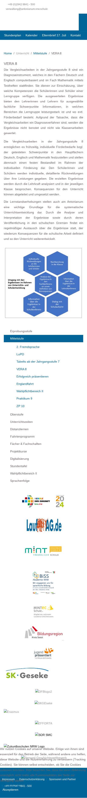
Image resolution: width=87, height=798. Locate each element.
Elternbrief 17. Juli (54, 35)
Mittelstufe (40, 53)
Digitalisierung (19, 458)
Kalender (32, 35)
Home (8, 53)
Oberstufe (16, 414)
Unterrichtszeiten (21, 421)
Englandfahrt (25, 383)
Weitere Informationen (43, 795)
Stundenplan (12, 35)
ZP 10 (20, 406)
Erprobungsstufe (21, 331)
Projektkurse (18, 451)
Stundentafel (18, 466)
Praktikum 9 (24, 398)
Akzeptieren (10, 789)
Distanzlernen (19, 429)
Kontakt (76, 35)
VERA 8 (21, 369)
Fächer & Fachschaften (25, 443)
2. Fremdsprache (27, 347)
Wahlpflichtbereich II (29, 391)
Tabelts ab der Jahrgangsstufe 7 (38, 361)
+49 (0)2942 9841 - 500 (21, 4)
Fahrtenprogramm (22, 436)
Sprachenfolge (20, 480)
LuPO (20, 354)
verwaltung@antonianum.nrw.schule (27, 9)
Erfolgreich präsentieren (32, 376)
